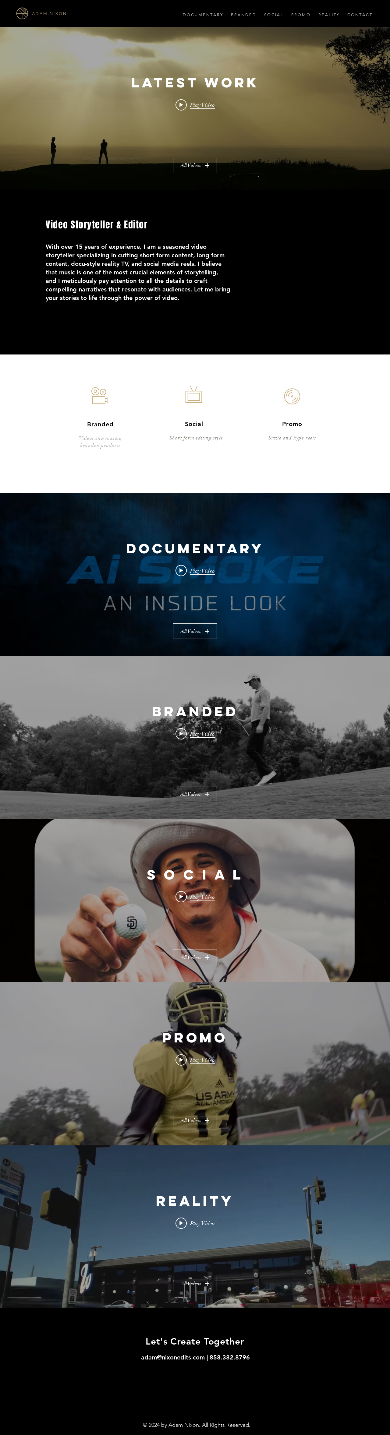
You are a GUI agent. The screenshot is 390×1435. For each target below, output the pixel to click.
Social (194, 424)
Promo (292, 424)
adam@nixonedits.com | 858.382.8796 (195, 1357)
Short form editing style (196, 438)
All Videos (191, 165)
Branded (100, 424)
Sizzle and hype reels (292, 438)
